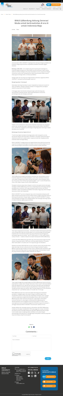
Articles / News (8, 14)
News (17, 29)
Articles (13, 29)
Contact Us (59, 7)
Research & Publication (46, 8)
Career (54, 7)
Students (40, 7)
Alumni (50, 7)
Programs (38, 8)
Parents (45, 7)
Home (2, 14)
